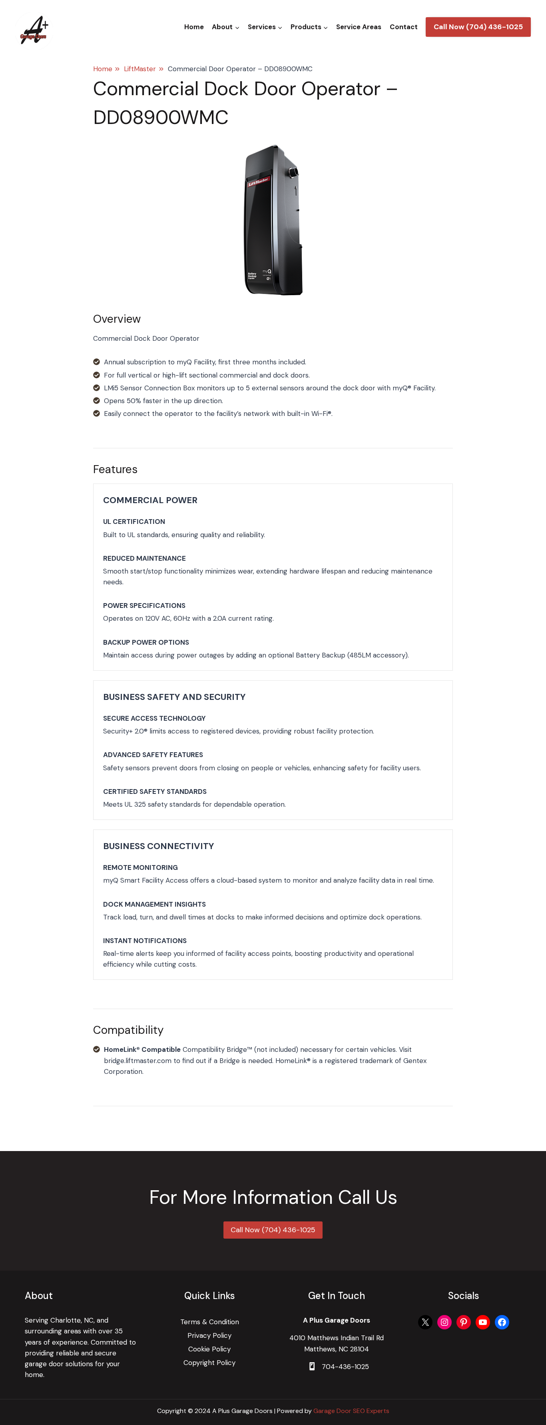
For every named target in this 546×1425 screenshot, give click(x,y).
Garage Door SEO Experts (351, 1411)
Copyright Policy (209, 1362)
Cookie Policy (209, 1349)
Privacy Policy (209, 1335)
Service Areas (358, 26)
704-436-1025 (345, 1366)
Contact (404, 26)
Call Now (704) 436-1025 (478, 27)
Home (194, 26)
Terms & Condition (209, 1321)
